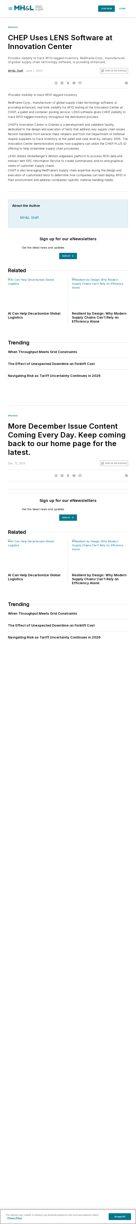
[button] (10, 8)
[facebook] (56, 83)
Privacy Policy (14, 1218)
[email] (80, 83)
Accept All (119, 1216)
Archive (13, 27)
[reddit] (74, 83)
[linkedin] (62, 83)
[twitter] (68, 83)
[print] (126, 83)
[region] (68, 1216)
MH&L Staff (15, 70)
